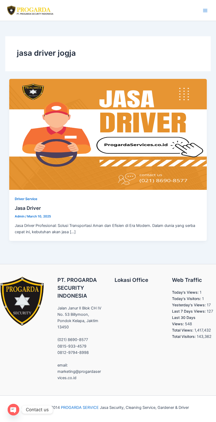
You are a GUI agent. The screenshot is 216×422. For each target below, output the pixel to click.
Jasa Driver (28, 208)
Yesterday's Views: (189, 305)
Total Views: (183, 330)
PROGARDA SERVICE (80, 407)
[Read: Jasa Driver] (108, 134)
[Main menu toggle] (205, 10)
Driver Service (26, 199)
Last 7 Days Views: (189, 311)
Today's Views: (186, 292)
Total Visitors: (184, 336)
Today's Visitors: (187, 298)
